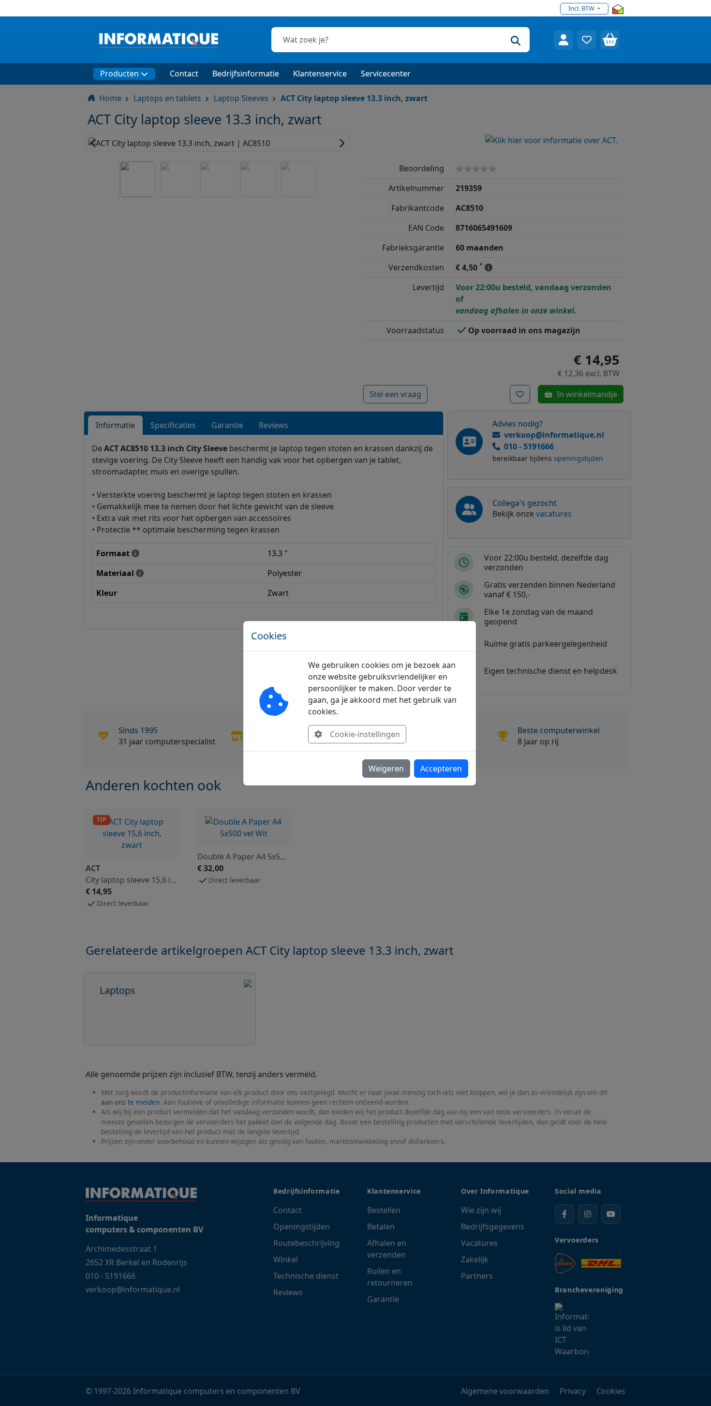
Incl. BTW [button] (582, 8)
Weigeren (386, 768)
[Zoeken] (515, 39)
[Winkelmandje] (610, 39)
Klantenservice (320, 73)
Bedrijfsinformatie (245, 73)
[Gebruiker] (563, 39)
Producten (119, 73)
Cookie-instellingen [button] (365, 734)
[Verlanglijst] (586, 39)
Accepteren (441, 768)
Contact (184, 73)
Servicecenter (386, 73)
